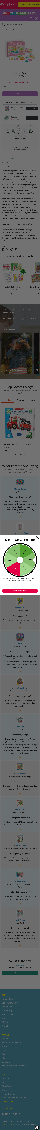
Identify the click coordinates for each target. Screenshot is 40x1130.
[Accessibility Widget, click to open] (37, 1128)
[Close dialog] (37, 537)
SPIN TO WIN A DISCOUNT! (20, 591)
